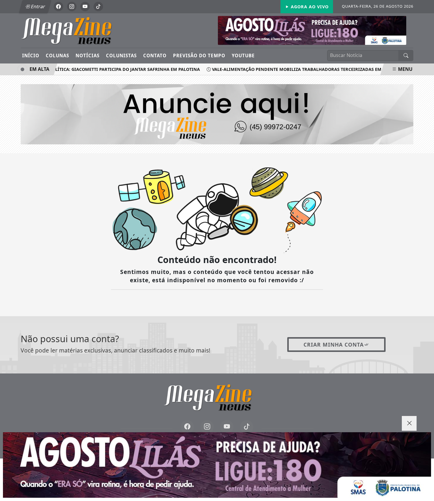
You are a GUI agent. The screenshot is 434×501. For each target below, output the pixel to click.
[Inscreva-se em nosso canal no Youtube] (227, 426)
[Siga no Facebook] (58, 6)
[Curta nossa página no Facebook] (187, 426)
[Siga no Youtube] (85, 6)
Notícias (87, 55)
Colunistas (121, 55)
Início (30, 55)
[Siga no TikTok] (98, 6)
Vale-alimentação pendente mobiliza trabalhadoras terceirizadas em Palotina (301, 69)
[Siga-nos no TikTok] (246, 426)
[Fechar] (409, 423)
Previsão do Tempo (199, 55)
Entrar (37, 6)
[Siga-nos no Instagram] (207, 426)
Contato (155, 55)
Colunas (57, 55)
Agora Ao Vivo (309, 6)
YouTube (243, 55)
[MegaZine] (76, 30)
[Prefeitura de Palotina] (312, 30)
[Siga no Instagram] (71, 6)
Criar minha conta (334, 344)
